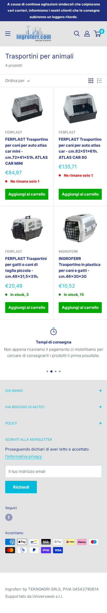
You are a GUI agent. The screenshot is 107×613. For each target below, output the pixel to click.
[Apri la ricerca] (77, 33)
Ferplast (13, 132)
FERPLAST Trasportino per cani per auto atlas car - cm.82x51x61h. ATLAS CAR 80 (80, 148)
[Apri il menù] (7, 34)
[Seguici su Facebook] (8, 517)
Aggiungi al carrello (26, 194)
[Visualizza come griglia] (91, 80)
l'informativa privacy (23, 456)
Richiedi (21, 487)
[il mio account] (87, 33)
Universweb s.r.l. (47, 596)
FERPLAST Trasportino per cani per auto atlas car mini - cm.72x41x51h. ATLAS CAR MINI (26, 151)
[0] (97, 34)
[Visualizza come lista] (99, 80)
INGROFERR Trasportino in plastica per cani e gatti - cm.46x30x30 (80, 267)
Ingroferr (68, 251)
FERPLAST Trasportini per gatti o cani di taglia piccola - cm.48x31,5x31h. (26, 267)
